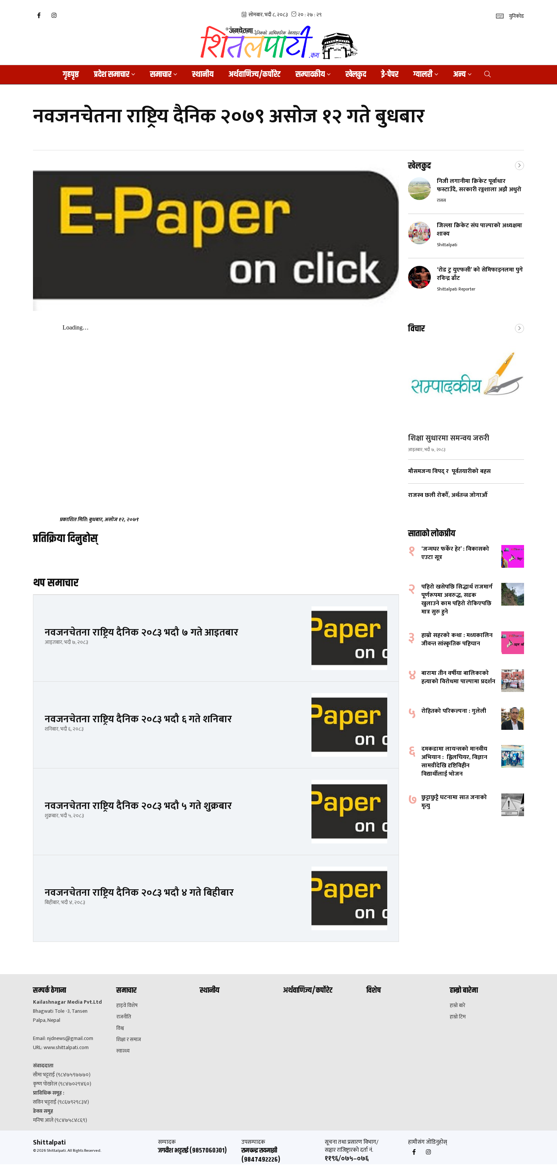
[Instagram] (53, 15)
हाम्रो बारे (457, 1005)
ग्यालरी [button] (422, 74)
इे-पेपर (389, 74)
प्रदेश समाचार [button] (111, 74)
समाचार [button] (160, 74)
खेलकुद (356, 74)
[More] (519, 164)
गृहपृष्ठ (71, 74)
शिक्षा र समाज (128, 1039)
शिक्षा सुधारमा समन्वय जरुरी (448, 438)
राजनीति (123, 1017)
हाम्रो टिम (458, 1017)
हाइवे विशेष (127, 1005)
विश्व (120, 1028)
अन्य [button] (459, 74)
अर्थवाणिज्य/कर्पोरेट (254, 74)
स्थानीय (202, 74)
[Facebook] (38, 15)
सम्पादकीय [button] (310, 74)
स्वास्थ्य (123, 1051)
